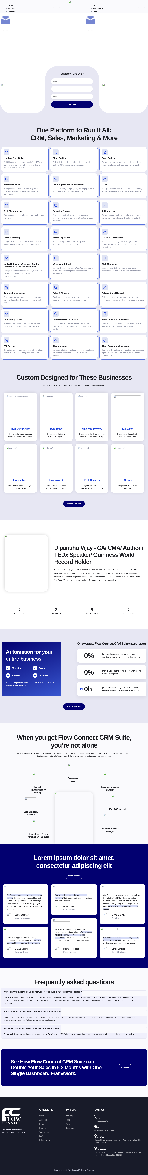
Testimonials (98, 9)
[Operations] (35, 675)
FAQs (95, 11)
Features (11, 9)
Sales (42, 668)
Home (10, 6)
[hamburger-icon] (56, 6)
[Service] (8, 675)
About (95, 6)
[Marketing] (8, 668)
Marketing (17, 668)
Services (11, 11)
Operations (44, 675)
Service (16, 675)
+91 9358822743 (101, 1121)
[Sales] (35, 668)
